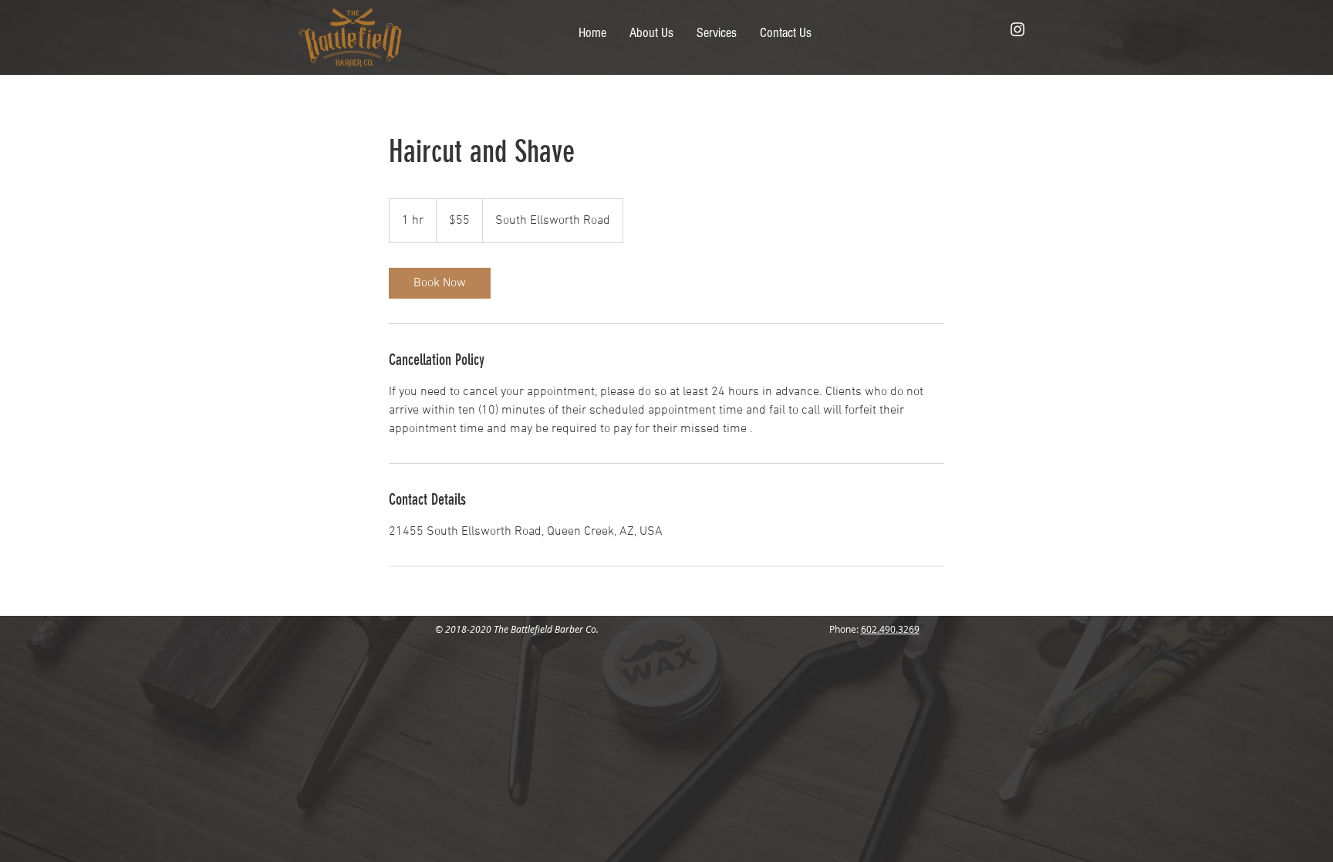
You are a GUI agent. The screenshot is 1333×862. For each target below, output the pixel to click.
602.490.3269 (890, 629)
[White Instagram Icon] (1017, 29)
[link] (440, 283)
